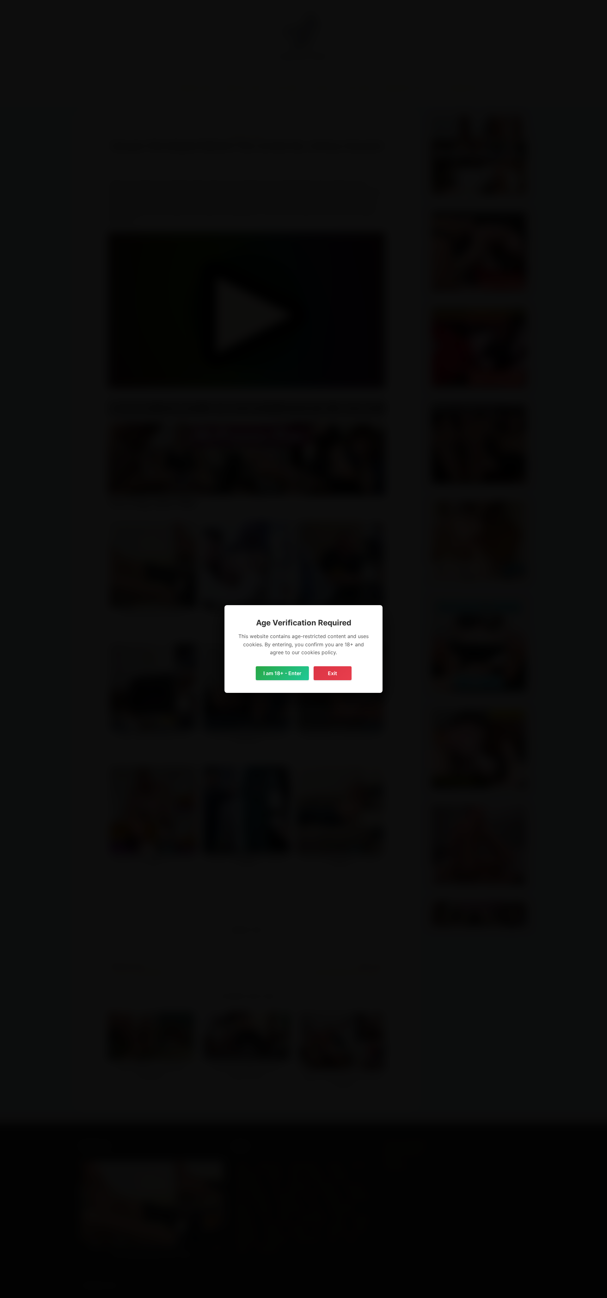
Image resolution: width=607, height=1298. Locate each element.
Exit (332, 673)
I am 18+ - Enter (282, 673)
